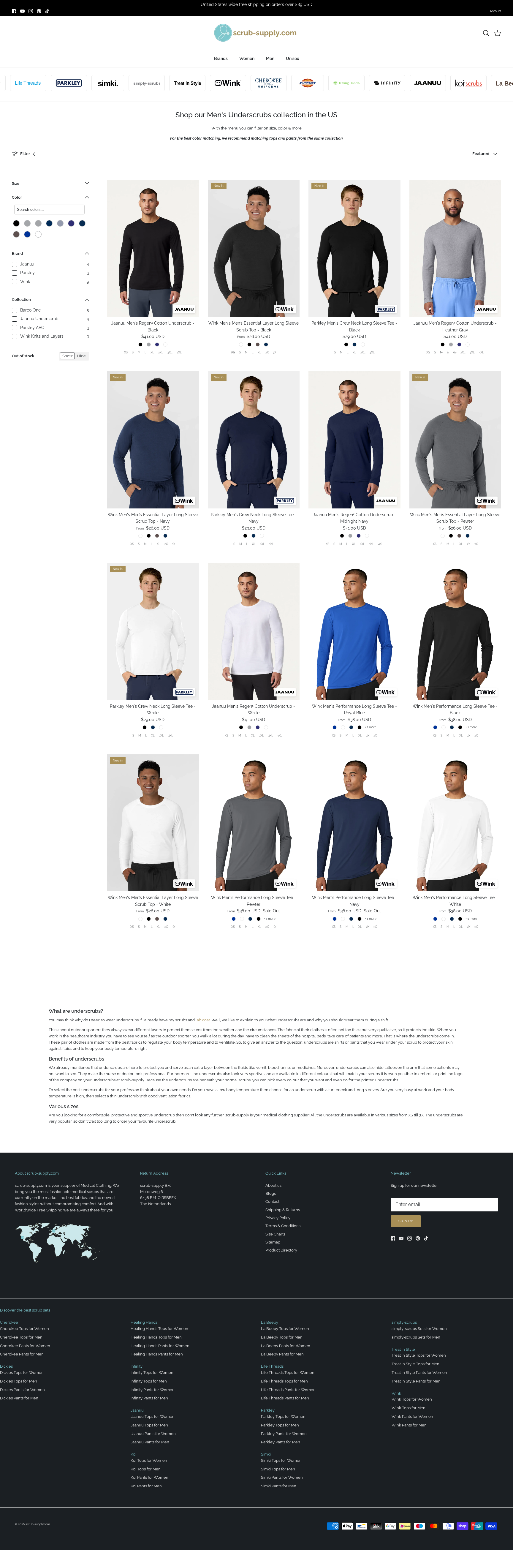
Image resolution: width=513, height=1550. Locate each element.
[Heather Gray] (38, 223)
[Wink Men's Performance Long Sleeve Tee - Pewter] (254, 823)
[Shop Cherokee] (242, 83)
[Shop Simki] (81, 83)
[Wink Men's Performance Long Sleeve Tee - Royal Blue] (354, 631)
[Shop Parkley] (43, 83)
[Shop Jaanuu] (402, 83)
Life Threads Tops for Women (287, 1372)
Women (246, 58)
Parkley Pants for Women (284, 1434)
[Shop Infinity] (361, 83)
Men (270, 58)
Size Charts (275, 1234)
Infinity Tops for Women (152, 1372)
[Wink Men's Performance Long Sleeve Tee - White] (455, 823)
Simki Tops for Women (281, 1460)
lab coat (203, 1020)
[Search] (486, 33)
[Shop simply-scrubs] (120, 83)
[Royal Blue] (27, 234)
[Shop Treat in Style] (161, 83)
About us (273, 1185)
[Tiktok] (47, 11)
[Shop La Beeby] (483, 83)
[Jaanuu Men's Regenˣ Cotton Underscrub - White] (254, 631)
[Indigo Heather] (60, 223)
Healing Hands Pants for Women (160, 1346)
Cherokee (9, 1322)
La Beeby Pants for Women (285, 1346)
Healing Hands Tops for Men (156, 1337)
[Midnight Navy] (71, 223)
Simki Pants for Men (278, 1486)
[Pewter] (16, 234)
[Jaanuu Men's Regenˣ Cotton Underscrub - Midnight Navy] (354, 439)
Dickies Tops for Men (18, 1381)
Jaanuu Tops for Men (149, 1425)
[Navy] (82, 223)
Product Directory (281, 1250)
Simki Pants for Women (282, 1477)
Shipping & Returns (282, 1210)
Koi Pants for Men (146, 1486)
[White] (38, 234)
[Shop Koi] (442, 83)
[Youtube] (22, 11)
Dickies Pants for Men (19, 1398)
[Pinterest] (39, 11)
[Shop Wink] (202, 83)
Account (495, 11)
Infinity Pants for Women (153, 1390)
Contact (272, 1201)
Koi (133, 1454)
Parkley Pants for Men (280, 1442)
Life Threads (272, 1366)
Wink (396, 1393)
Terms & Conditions (282, 1226)
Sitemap (272, 1242)
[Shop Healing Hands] (320, 83)
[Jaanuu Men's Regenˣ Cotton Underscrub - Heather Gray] (455, 248)
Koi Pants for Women (149, 1477)
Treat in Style (403, 1349)
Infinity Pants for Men (149, 1398)
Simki (266, 1454)
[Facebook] (14, 11)
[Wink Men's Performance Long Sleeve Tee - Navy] (354, 823)
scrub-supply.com (38, 1524)
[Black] (16, 223)
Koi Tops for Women (149, 1460)
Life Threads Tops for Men (284, 1381)
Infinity (136, 1366)
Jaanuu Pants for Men (150, 1442)
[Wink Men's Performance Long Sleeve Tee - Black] (455, 631)
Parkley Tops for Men (280, 1425)
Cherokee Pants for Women (25, 1346)
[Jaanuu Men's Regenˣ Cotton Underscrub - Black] (153, 248)
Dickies (6, 1366)
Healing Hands (144, 1322)
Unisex (292, 58)
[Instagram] (30, 11)
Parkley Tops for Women (283, 1416)
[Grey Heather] (27, 223)
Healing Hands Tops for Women (159, 1328)
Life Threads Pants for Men (285, 1398)
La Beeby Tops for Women (285, 1328)
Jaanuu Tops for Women (153, 1416)
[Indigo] (49, 223)
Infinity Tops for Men (149, 1381)
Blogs (270, 1193)
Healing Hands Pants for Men (157, 1354)
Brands (221, 58)
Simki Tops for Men (278, 1469)
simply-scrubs (404, 1322)
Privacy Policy (277, 1218)
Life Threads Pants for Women (288, 1390)
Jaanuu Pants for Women (153, 1434)
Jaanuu (137, 1410)
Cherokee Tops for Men (21, 1337)
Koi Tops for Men (146, 1469)
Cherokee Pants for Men (22, 1354)
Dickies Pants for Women (22, 1390)
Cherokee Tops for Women (24, 1328)
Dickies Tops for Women (22, 1372)
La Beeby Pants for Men (282, 1354)
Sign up (405, 1221)
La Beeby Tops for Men (282, 1337)
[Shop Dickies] (281, 83)
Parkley (268, 1410)
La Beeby (269, 1322)
